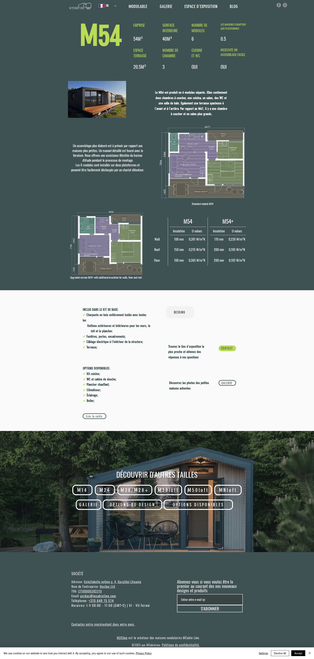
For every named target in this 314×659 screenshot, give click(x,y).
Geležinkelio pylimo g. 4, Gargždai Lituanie (112, 581)
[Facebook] (279, 5)
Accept (298, 653)
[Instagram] (285, 5)
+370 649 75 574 (101, 600)
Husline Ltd (107, 586)
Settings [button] (263, 653)
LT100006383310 (90, 591)
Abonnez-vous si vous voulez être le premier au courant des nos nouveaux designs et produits (207, 585)
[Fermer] (309, 653)
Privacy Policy (144, 653)
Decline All (280, 653)
